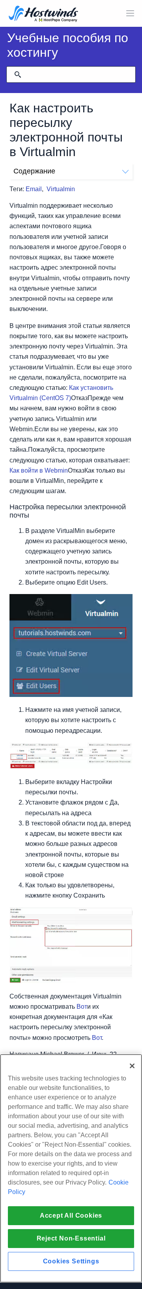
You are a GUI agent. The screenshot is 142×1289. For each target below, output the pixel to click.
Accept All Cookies (71, 1215)
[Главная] (43, 14)
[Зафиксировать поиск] (18, 74)
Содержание (34, 171)
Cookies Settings (71, 1261)
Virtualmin (61, 189)
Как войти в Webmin (38, 470)
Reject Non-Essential (71, 1238)
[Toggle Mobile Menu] (130, 13)
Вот (82, 1006)
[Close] (132, 1066)
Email (34, 189)
